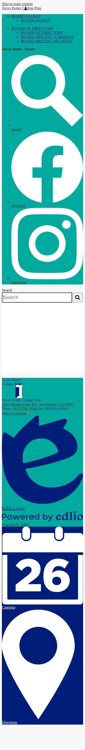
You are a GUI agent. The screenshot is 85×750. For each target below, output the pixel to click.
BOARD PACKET (35, 20)
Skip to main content (17, 4)
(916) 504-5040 (25, 409)
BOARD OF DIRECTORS (42, 33)
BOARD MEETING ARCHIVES (47, 41)
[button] (26, 16)
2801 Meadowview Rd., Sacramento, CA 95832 (38, 404)
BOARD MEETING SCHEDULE (47, 37)
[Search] (77, 297)
